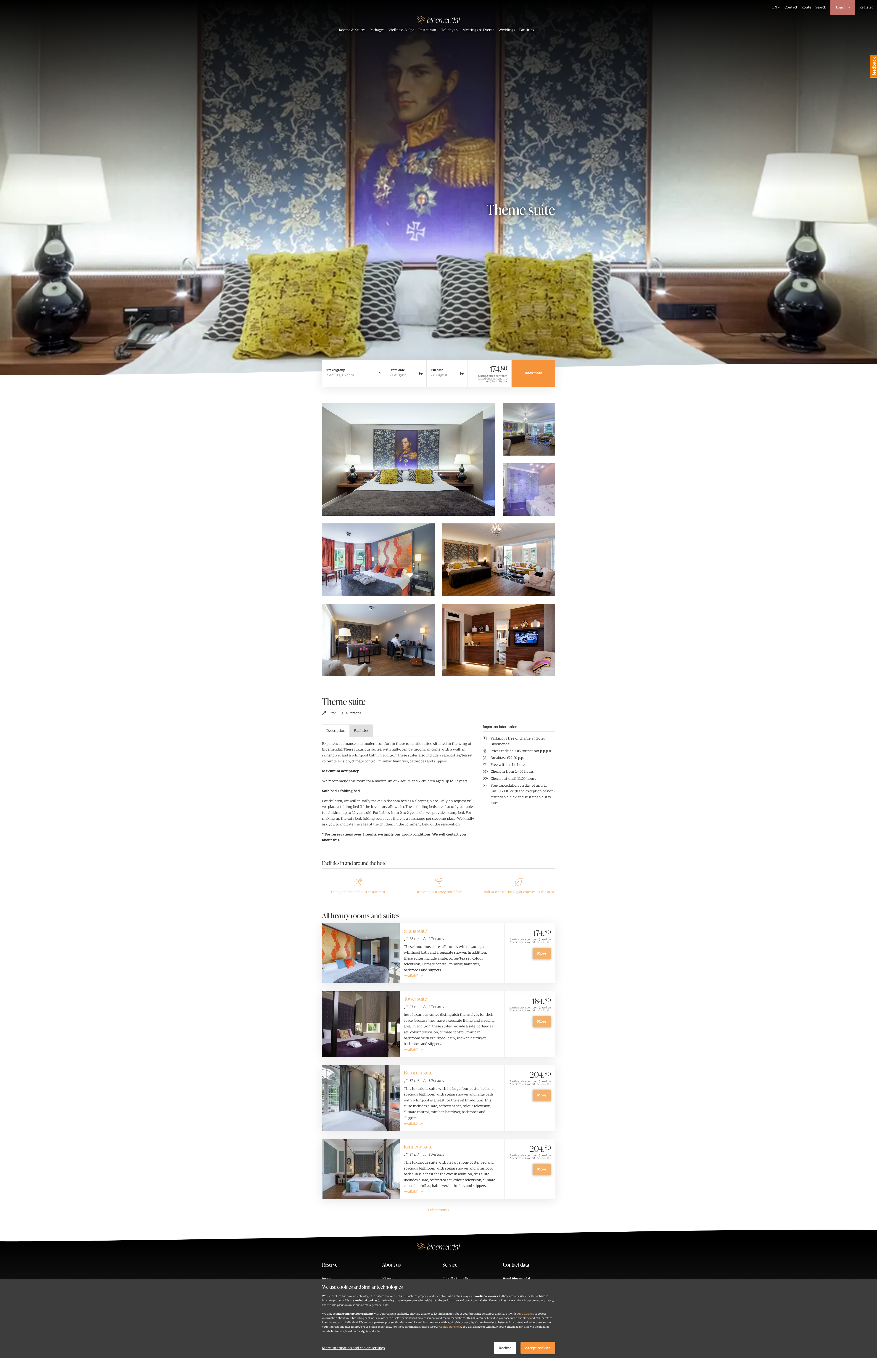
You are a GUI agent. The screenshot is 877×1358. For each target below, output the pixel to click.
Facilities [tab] (361, 730)
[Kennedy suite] (361, 1169)
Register (866, 7)
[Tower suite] (361, 1024)
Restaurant (427, 30)
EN (774, 7)
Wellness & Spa (401, 30)
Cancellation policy (456, 1278)
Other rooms (438, 1210)
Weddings (506, 30)
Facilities (526, 30)
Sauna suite (415, 930)
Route (806, 7)
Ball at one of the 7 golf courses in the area (519, 892)
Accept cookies (537, 1348)
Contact (791, 7)
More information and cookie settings (353, 1348)
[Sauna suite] (361, 953)
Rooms (327, 1278)
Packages (377, 30)
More (541, 953)
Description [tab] (335, 730)
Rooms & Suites (352, 30)
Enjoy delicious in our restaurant (358, 892)
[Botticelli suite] (361, 1098)
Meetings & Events (478, 30)
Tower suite (415, 998)
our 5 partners (525, 1313)
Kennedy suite (418, 1146)
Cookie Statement (450, 1326)
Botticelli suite (418, 1072)
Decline (505, 1348)
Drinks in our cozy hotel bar (438, 892)
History (387, 1278)
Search (820, 7)
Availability (413, 976)
